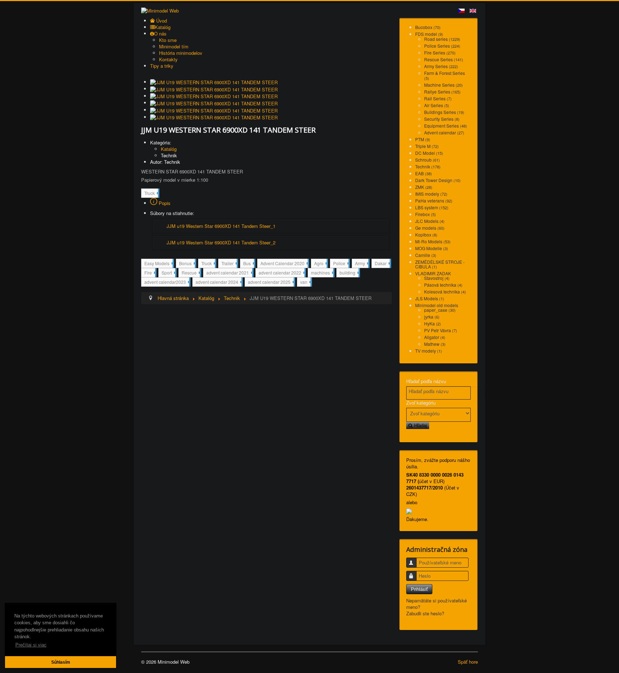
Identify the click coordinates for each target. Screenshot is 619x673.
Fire (149, 273)
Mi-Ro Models (433, 241)
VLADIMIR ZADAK (433, 273)
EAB (423, 173)
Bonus (187, 264)
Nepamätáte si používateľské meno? (436, 603)
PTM (422, 139)
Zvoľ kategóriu (421, 403)
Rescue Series (443, 59)
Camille (425, 255)
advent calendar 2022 (281, 273)
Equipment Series (445, 126)
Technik (169, 155)
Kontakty (168, 59)
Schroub (427, 160)
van (305, 281)
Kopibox (426, 235)
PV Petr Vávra (440, 330)
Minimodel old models (436, 305)
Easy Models (158, 264)
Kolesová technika (445, 291)
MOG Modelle (431, 248)
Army (361, 264)
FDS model (429, 34)
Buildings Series (444, 112)
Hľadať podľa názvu (426, 381)
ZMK (423, 187)
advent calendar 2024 (218, 282)
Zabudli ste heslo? (425, 613)
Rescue (191, 273)
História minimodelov (180, 52)
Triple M (427, 146)
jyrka (432, 317)
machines (322, 273)
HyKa (432, 323)
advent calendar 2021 (229, 273)
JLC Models (430, 221)
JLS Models (429, 298)
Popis (164, 203)
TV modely (428, 351)
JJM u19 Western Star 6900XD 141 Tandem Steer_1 (221, 226)
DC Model (429, 153)
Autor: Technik (165, 161)
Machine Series (443, 85)
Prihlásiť (419, 589)
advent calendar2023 (166, 282)
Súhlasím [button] (60, 662)
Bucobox (428, 27)
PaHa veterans (433, 200)
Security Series (442, 119)
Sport (168, 273)
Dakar (382, 263)
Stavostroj (437, 278)
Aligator (434, 337)
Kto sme (168, 40)
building (349, 272)
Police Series (442, 46)
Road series (442, 39)
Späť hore (468, 661)
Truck (151, 194)
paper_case (440, 310)
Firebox (425, 214)
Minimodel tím (173, 46)
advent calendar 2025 (271, 282)
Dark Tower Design (438, 180)
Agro (320, 264)
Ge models (430, 228)
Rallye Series (442, 92)
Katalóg (169, 148)
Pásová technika (443, 285)
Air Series (436, 105)
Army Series (441, 66)
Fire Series (440, 52)
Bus (248, 264)
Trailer (229, 264)
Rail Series (438, 98)
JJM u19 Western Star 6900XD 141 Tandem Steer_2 (221, 242)
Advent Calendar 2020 (284, 264)
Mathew (435, 344)
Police (341, 264)
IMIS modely (431, 194)
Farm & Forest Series (444, 75)
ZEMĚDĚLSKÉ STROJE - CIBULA (440, 264)
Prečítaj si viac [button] (31, 645)
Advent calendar (444, 132)
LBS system (431, 207)
